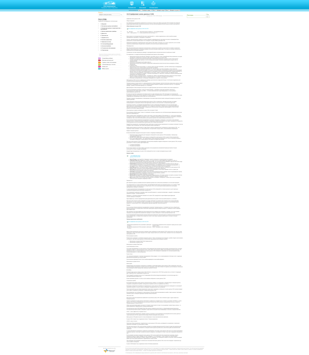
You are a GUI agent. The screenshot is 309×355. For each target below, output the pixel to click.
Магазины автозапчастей (107, 60)
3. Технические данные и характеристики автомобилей (110, 29)
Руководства (132, 7)
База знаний (142, 7)
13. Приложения (104, 50)
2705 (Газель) (159, 15)
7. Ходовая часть (105, 37)
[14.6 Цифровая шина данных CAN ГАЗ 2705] (137, 28)
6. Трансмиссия (104, 35)
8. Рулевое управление (106, 39)
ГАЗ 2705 (102, 19)
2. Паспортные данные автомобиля (109, 26)
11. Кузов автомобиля (106, 46)
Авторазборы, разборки (107, 58)
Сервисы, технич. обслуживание (109, 62)
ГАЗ (154, 15)
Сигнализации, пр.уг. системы (108, 64)
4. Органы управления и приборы (108, 31)
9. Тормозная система (106, 41)
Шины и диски (105, 68)
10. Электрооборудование (107, 43)
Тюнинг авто (105, 66)
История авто (153, 7)
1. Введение (103, 24)
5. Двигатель (104, 33)
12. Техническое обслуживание (108, 48)
